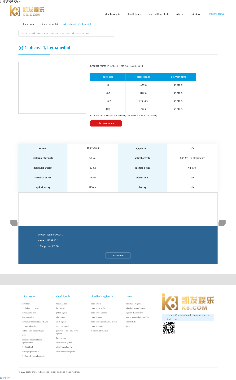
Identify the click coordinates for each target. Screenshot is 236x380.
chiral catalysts (112, 14)
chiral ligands (133, 14)
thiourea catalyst (28, 317)
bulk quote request (106, 123)
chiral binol (26, 304)
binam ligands (61, 304)
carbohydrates (131, 322)
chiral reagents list (49, 24)
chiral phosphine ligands (65, 352)
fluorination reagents (133, 304)
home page (28, 24)
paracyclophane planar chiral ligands (67, 332)
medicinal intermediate (99, 331)
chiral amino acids (98, 308)
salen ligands (61, 322)
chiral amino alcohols (99, 313)
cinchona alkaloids (29, 326)
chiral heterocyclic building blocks (104, 322)
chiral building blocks (158, 14)
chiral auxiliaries (97, 326)
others (179, 14)
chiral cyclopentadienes (30, 352)
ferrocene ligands (62, 326)
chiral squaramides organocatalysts (35, 322)
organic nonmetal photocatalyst (137, 317)
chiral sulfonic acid (29, 313)
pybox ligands (61, 313)
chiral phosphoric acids (30, 308)
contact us (195, 14)
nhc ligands (60, 317)
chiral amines (96, 304)
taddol (24, 335)
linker (128, 326)
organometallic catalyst (134, 313)
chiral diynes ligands (64, 343)
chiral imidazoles (28, 347)
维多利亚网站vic (217, 14)
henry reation (61, 338)
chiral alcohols (96, 317)
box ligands (60, 308)
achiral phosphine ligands (135, 308)
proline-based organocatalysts (33, 331)
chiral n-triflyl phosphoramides (33, 356)
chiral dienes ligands (64, 347)
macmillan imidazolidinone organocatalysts (32, 341)
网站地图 (5, 378)
